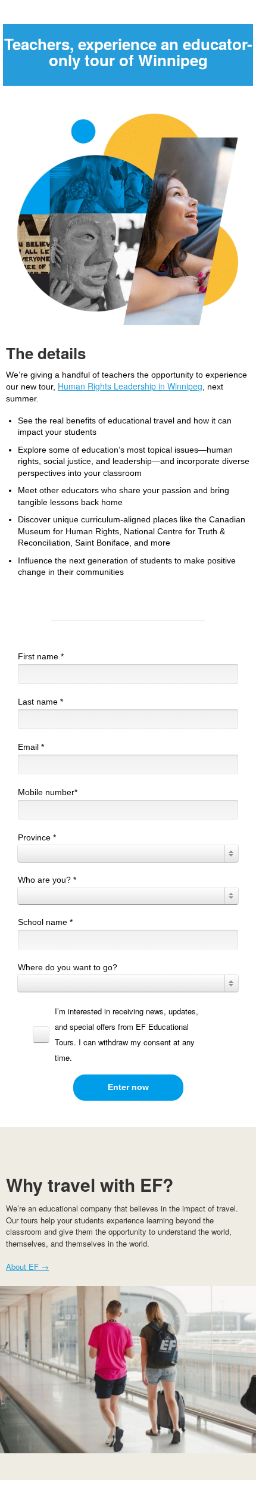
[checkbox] (124, 1035)
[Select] (128, 853)
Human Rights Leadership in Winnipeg (130, 386)
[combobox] (128, 853)
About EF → (27, 1266)
